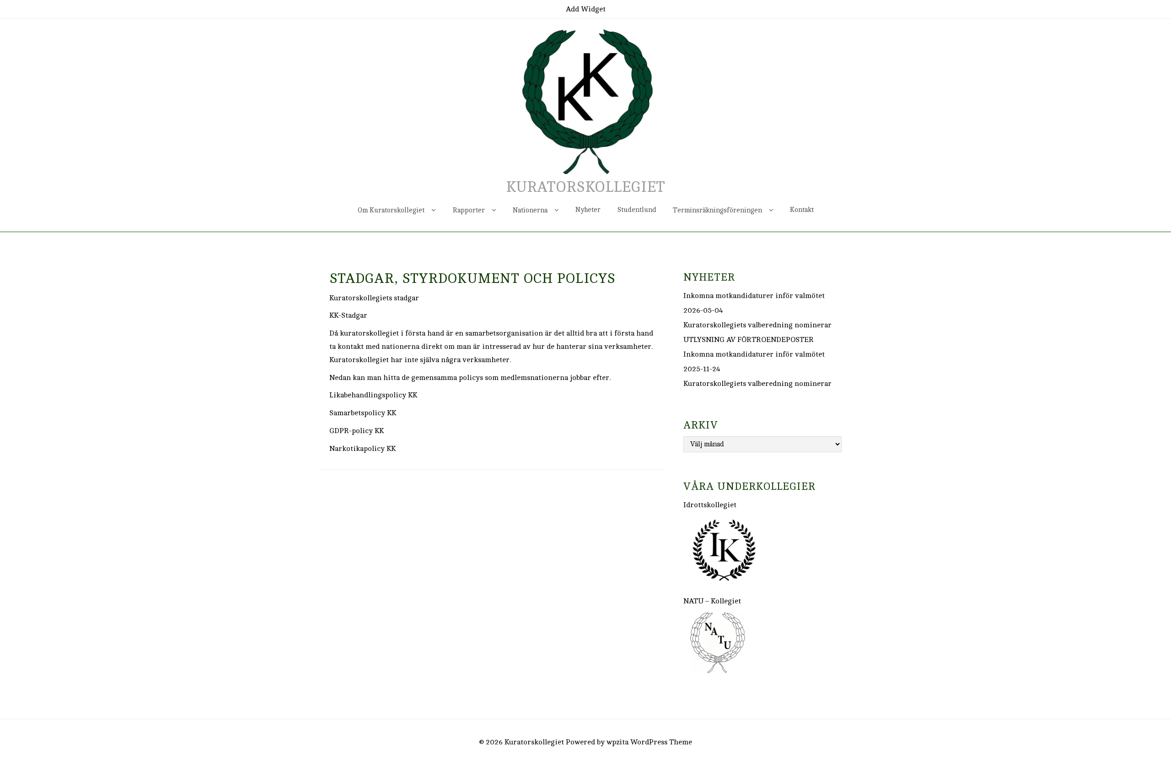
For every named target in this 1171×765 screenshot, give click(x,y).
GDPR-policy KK (356, 431)
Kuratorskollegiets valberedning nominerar (757, 325)
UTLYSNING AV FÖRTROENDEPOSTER (748, 340)
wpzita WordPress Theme (649, 742)
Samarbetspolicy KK (362, 413)
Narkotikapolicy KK (362, 449)
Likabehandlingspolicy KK (373, 395)
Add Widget (586, 9)
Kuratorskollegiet (585, 187)
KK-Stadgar (348, 315)
